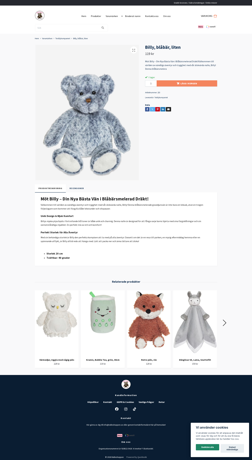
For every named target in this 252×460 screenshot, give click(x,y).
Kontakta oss (152, 16)
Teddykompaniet (62, 38)
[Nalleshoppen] (57, 14)
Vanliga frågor (146, 402)
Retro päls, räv (149, 359)
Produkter (96, 16)
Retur (162, 402)
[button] (121, 16)
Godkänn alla (207, 447)
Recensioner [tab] (77, 188)
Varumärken (112, 16)
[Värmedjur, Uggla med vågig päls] (57, 323)
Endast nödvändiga (232, 448)
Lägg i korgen (189, 83)
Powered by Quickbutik (136, 457)
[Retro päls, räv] (149, 323)
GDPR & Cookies (125, 402)
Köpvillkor (93, 402)
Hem (83, 16)
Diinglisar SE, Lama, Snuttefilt (195, 359)
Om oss (167, 16)
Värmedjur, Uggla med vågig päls (56, 359)
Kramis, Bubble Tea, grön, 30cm (103, 359)
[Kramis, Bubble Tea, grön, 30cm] (103, 323)
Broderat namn (132, 16)
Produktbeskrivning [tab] (50, 188)
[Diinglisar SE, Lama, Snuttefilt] (195, 323)
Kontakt (107, 402)
